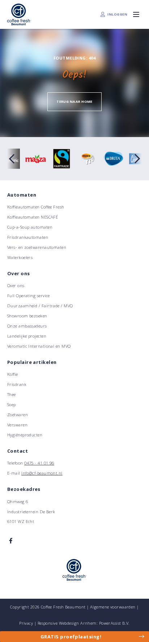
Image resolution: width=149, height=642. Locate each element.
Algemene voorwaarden (113, 607)
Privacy (26, 623)
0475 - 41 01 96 (39, 463)
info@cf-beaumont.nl (42, 473)
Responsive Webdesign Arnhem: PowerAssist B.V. (84, 623)
